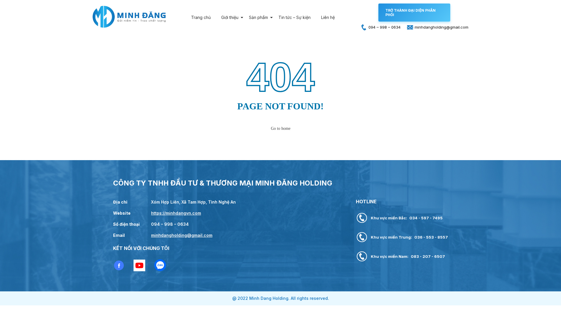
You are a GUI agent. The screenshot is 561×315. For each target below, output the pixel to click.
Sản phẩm (258, 17)
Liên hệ (328, 17)
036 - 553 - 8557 (431, 237)
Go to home (280, 128)
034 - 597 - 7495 (426, 218)
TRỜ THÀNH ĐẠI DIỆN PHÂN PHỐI (410, 12)
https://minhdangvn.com (176, 213)
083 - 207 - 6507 (428, 256)
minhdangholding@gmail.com (181, 235)
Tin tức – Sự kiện (294, 17)
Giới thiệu (229, 17)
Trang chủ (201, 17)
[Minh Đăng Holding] (129, 26)
